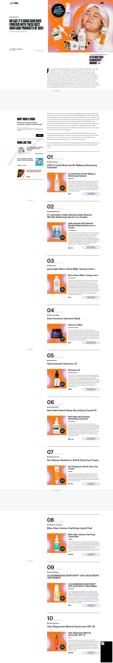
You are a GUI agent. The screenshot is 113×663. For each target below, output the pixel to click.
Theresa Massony (17, 49)
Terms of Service (37, 129)
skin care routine (71, 77)
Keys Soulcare (87, 332)
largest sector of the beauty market (85, 113)
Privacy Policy (19, 130)
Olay (86, 645)
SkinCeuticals (71, 379)
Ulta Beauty (70, 428)
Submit (39, 135)
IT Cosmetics (78, 239)
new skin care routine (83, 119)
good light (86, 286)
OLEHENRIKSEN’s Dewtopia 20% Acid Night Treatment (83, 592)
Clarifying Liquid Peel (86, 543)
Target (69, 475)
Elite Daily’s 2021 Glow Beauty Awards (63, 83)
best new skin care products (59, 85)
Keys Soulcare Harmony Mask (74, 332)
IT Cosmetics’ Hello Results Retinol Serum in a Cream (83, 239)
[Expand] (102, 642)
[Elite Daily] (14, 3)
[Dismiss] (111, 642)
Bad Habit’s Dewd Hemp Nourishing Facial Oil (87, 426)
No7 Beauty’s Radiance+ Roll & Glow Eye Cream (84, 473)
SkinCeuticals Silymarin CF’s (86, 378)
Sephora (91, 183)
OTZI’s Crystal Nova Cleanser (80, 183)
